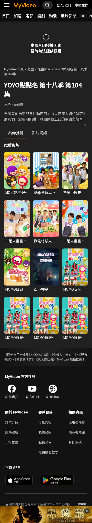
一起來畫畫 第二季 (74, 240)
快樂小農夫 (72, 192)
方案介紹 (11, 422)
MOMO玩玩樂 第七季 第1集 (74, 289)
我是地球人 (43, 240)
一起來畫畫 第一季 (16, 240)
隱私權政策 (76, 432)
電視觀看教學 (48, 452)
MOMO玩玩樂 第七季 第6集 (74, 337)
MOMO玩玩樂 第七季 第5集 (44, 337)
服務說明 (11, 432)
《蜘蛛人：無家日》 (64, 354)
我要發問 (45, 432)
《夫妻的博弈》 (24, 359)
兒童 (30, 69)
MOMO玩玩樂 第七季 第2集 (16, 337)
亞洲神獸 (41, 289)
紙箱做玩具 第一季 (45, 192)
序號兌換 (81, 5)
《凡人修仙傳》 (46, 359)
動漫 (53, 15)
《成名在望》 (41, 354)
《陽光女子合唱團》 (17, 354)
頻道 (17, 15)
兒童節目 (44, 69)
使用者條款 (76, 422)
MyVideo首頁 (14, 69)
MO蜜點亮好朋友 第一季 (16, 192)
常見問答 (45, 422)
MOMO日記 (14, 289)
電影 (29, 15)
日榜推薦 (11, 442)
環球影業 (68, 15)
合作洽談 (75, 442)
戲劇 (41, 15)
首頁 (6, 15)
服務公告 (45, 442)
